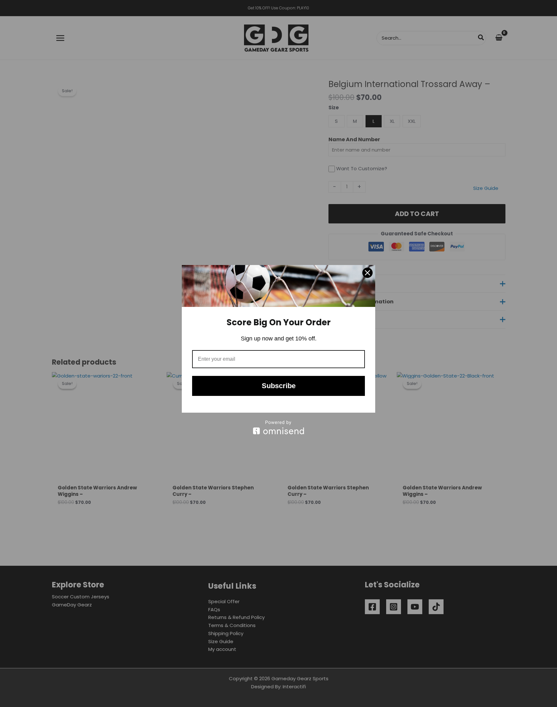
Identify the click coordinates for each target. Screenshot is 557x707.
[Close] (367, 272)
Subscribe (279, 386)
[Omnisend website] (278, 427)
